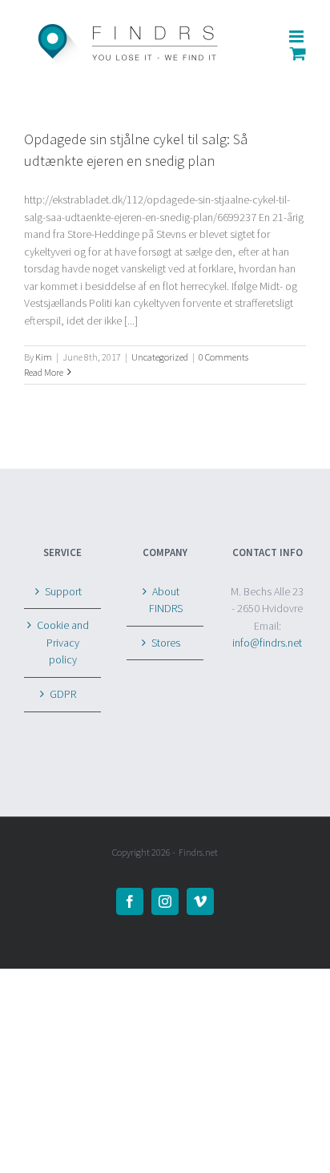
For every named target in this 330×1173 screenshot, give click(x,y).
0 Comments (223, 357)
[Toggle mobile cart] (298, 53)
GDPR (63, 694)
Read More (43, 372)
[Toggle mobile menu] (297, 36)
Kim (43, 357)
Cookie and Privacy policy (63, 642)
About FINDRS (166, 600)
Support (63, 591)
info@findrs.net (267, 642)
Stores (165, 642)
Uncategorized (159, 357)
